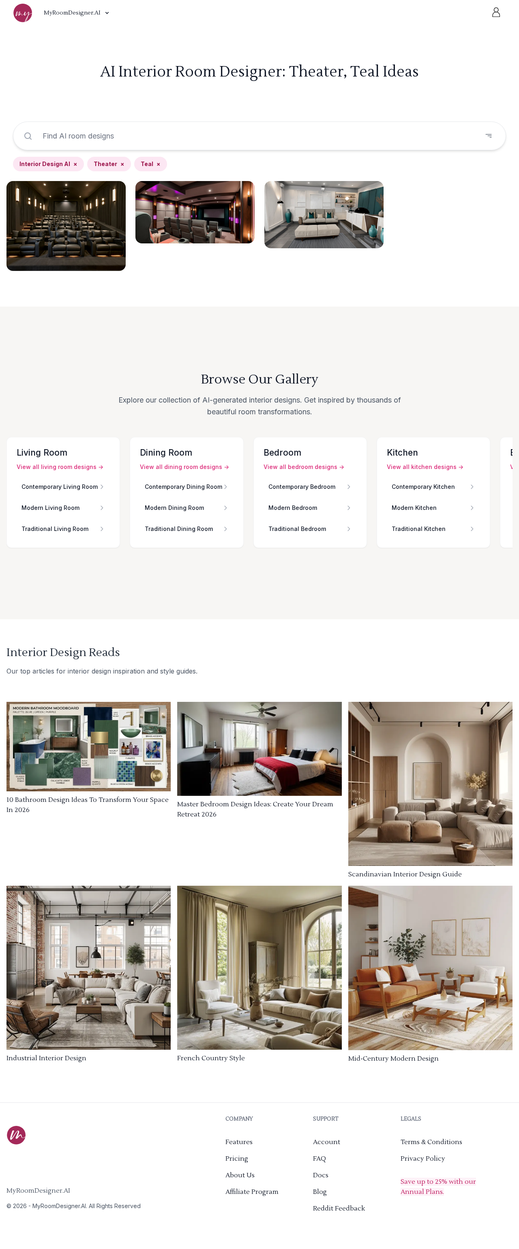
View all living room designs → (60, 466)
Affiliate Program (252, 1192)
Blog (320, 1192)
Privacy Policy (423, 1159)
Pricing (236, 1159)
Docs (320, 1175)
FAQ (319, 1159)
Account (326, 1142)
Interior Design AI (48, 163)
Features (239, 1142)
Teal (151, 163)
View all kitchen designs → (425, 466)
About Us (240, 1175)
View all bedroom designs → (304, 466)
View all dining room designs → (184, 466)
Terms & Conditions (431, 1142)
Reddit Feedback (339, 1208)
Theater (109, 163)
